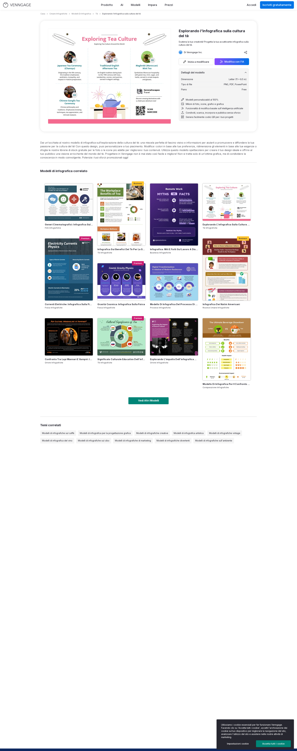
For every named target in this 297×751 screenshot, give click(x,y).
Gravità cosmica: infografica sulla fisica (121, 304)
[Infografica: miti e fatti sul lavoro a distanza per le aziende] (174, 214)
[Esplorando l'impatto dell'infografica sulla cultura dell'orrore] (174, 336)
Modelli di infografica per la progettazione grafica (105, 433)
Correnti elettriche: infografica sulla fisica (69, 304)
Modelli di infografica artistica (189, 433)
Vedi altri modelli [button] (148, 400)
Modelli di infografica (81, 14)
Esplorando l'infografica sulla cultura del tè (227, 224)
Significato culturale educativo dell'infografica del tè (121, 359)
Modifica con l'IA (234, 61)
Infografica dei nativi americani (221, 304)
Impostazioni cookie (238, 743)
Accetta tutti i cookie (273, 743)
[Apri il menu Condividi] (245, 52)
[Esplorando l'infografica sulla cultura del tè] (227, 202)
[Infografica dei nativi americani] (227, 269)
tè (96, 14)
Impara (152, 5)
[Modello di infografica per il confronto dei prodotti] (227, 349)
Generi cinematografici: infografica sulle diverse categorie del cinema (69, 224)
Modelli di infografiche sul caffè (58, 433)
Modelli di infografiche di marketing (133, 440)
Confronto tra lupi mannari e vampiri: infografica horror (69, 359)
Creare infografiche (58, 14)
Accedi (251, 5)
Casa (43, 14)
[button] (196, 61)
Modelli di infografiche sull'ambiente (213, 440)
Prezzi (169, 5)
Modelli (135, 5)
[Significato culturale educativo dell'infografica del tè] (121, 336)
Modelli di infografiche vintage (224, 433)
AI (122, 5)
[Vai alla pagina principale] (17, 5)
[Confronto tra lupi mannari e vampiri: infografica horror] (69, 336)
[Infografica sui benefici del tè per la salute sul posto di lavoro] (121, 214)
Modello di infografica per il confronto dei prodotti (227, 384)
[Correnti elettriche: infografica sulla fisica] (69, 269)
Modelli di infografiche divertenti (173, 440)
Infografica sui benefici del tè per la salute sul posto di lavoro (121, 249)
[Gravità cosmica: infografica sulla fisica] (121, 281)
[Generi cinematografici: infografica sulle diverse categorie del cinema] (69, 202)
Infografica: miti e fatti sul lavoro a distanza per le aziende (174, 249)
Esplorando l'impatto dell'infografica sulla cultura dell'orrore (174, 359)
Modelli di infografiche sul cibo (93, 440)
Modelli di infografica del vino (57, 440)
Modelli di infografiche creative (152, 433)
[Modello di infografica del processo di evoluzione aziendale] (174, 281)
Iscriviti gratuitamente (277, 5)
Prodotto (107, 5)
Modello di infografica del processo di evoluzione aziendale (174, 304)
